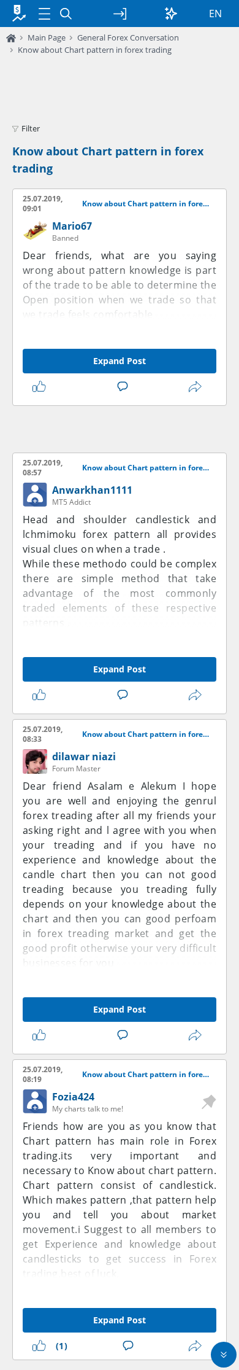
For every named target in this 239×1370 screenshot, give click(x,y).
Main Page (47, 37)
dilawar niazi (84, 756)
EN (215, 13)
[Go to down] (224, 1355)
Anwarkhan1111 (92, 490)
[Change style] (171, 13)
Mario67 (72, 226)
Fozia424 (73, 1096)
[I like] (41, 387)
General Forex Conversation (128, 37)
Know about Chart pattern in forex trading (95, 49)
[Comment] (125, 387)
